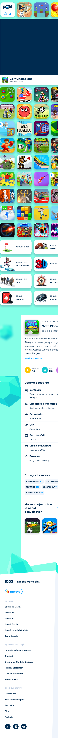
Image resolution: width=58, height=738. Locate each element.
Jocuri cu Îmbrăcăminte (16, 630)
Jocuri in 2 (10, 619)
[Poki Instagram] (16, 726)
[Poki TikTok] (8, 726)
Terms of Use (11, 680)
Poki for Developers (15, 700)
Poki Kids (9, 705)
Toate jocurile (12, 636)
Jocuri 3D (32, 487)
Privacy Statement (14, 668)
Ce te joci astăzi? (10, 14)
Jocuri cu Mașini (13, 607)
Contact (9, 656)
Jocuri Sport (34, 482)
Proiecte (9, 717)
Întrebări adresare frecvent (18, 650)
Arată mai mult (32, 358)
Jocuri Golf (50, 487)
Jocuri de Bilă (34, 493)
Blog (7, 711)
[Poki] (7, 7)
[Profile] (6, 14)
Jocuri (45, 322)
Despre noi (10, 694)
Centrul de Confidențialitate (19, 662)
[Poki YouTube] (24, 726)
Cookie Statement (14, 674)
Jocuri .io (9, 613)
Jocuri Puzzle (11, 624)
